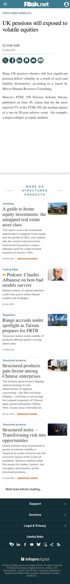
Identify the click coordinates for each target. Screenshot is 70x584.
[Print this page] (40, 60)
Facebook (25, 544)
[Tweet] (5, 60)
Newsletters (31, 544)
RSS (58, 544)
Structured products (16, 13)
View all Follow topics (11, 544)
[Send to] (33, 60)
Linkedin (18, 544)
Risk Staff (13, 45)
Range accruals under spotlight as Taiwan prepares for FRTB (22, 325)
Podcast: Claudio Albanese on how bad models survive (22, 279)
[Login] (66, 4)
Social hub (52, 544)
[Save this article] (26, 60)
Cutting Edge (10, 269)
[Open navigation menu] (3, 4)
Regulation (9, 315)
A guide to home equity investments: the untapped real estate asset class (24, 216)
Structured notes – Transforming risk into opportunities (24, 435)
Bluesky (38, 544)
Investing (8, 203)
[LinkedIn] (19, 60)
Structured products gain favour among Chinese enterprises (21, 370)
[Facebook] (12, 60)
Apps (45, 544)
